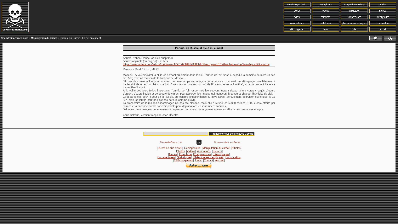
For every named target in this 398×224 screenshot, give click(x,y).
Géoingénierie (192, 148)
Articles (236, 148)
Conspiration (233, 157)
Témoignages (221, 154)
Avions (173, 154)
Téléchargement (183, 160)
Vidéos (191, 151)
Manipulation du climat (44, 38)
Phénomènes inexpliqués (208, 157)
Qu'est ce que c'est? (170, 148)
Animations (204, 151)
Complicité (185, 154)
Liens (198, 160)
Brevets (217, 151)
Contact (208, 160)
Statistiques (184, 157)
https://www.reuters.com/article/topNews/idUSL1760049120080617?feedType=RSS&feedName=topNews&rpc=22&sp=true (196, 64)
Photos (180, 151)
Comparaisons (202, 154)
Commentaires (166, 157)
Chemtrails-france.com (14, 38)
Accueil (219, 160)
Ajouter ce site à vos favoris (227, 142)
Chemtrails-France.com (171, 142)
